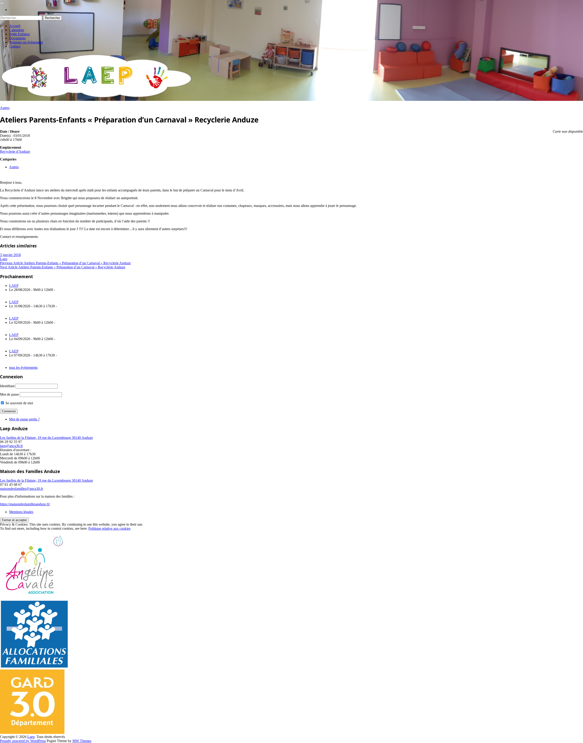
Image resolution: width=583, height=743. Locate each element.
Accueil (14, 26)
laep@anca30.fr (11, 446)
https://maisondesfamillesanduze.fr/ (25, 504)
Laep (3, 259)
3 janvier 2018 (10, 255)
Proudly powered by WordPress (23, 741)
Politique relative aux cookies (109, 528)
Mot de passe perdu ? (24, 419)
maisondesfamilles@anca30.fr (21, 489)
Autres (5, 108)
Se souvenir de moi (19, 403)
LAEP (13, 286)
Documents (17, 38)
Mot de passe (9, 394)
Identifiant (7, 386)
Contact (14, 46)
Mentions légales (21, 512)
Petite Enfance (19, 34)
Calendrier (16, 30)
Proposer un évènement (26, 42)
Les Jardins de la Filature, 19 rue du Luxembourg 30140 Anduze (46, 438)
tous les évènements (23, 367)
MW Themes (81, 741)
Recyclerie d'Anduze (15, 151)
